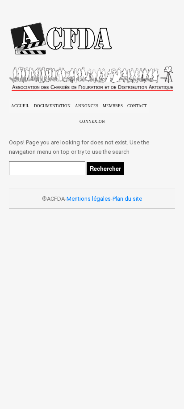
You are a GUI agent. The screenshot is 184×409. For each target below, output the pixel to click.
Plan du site (127, 198)
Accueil (20, 106)
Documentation (52, 106)
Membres (113, 106)
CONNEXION (92, 121)
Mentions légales (89, 198)
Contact (137, 106)
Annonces (86, 106)
